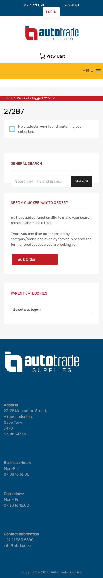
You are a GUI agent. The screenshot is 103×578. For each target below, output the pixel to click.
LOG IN (51, 12)
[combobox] (51, 309)
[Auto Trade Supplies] (51, 39)
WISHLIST (72, 5)
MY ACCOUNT (34, 5)
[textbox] (51, 310)
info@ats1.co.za (18, 545)
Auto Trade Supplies (66, 572)
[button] (88, 71)
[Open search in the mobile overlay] (51, 181)
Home (8, 98)
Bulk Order (26, 259)
